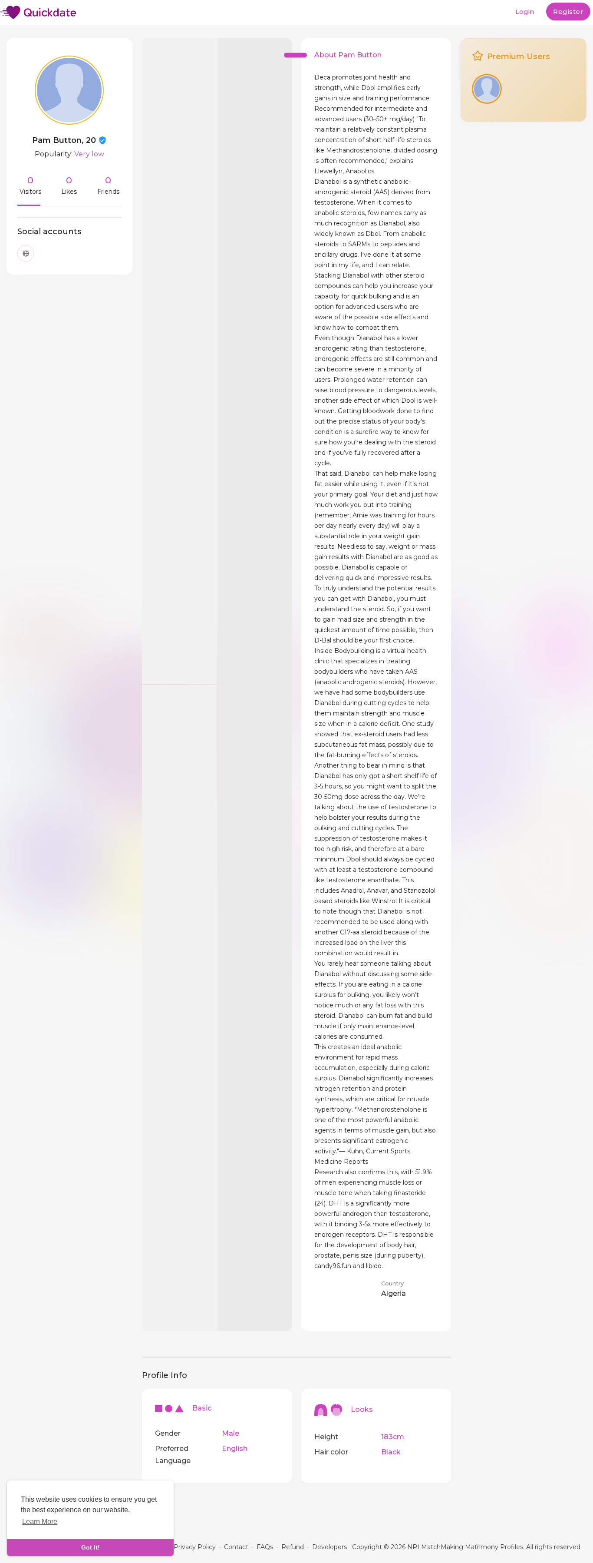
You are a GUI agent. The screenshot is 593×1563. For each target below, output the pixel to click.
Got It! (90, 1547)
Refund (292, 1547)
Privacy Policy (195, 1547)
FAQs (265, 1547)
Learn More (39, 1521)
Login (524, 11)
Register (568, 11)
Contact (236, 1547)
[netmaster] (487, 89)
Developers (329, 1547)
